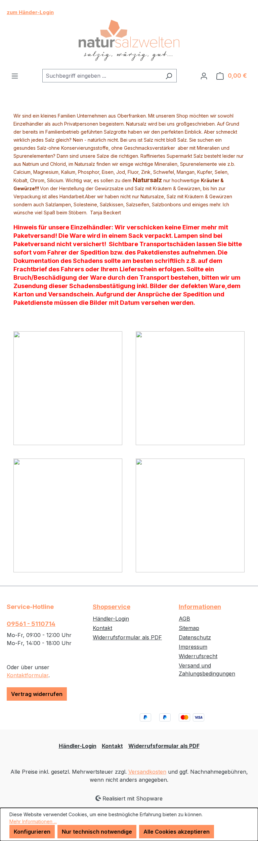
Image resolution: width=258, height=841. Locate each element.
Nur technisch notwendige (97, 831)
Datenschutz (195, 637)
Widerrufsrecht (198, 656)
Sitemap (189, 628)
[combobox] (101, 75)
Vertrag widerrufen (36, 694)
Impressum (193, 646)
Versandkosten (147, 771)
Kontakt (102, 628)
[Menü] (15, 75)
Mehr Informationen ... (33, 821)
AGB (184, 618)
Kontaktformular (27, 675)
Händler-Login (111, 618)
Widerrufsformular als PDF (127, 637)
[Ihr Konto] (204, 75)
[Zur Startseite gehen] (129, 40)
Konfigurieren (32, 831)
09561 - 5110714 (31, 623)
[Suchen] (169, 75)
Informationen (200, 606)
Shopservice (111, 606)
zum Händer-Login (30, 12)
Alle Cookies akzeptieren (176, 831)
